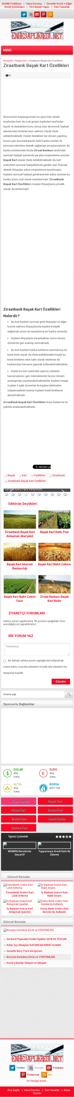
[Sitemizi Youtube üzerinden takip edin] (37, 14)
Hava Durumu (34, 3)
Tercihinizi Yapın (39, 6)
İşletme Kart (19, 827)
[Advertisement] (37, 97)
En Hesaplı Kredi (36, 1080)
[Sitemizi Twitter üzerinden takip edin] (24, 14)
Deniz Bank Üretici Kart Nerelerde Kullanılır (54, 910)
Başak (11, 475)
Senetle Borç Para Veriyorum (23, 489)
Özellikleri (39, 475)
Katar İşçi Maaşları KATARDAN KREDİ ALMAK (34, 945)
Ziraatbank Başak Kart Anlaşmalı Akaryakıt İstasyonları (20, 536)
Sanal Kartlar (56, 819)
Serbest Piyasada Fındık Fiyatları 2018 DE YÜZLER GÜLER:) (39, 939)
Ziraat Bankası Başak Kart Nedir (54, 598)
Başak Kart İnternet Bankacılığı (20, 566)
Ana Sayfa (13, 1090)
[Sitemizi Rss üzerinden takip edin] (50, 14)
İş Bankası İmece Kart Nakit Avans (54, 894)
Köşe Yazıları (20, 801)
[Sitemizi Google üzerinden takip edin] (30, 14)
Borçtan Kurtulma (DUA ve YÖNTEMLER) (31, 956)
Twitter (20, 1067)
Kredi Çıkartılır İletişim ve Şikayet (26, 962)
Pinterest (33, 1074)
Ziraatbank (58, 475)
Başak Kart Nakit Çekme (54, 564)
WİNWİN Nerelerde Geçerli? (19, 853)
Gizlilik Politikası (11, 3)
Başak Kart (20, 60)
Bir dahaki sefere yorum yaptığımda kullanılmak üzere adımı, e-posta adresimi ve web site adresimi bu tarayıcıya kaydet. (35, 666)
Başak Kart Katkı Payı (54, 532)
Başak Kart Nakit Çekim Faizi (20, 598)
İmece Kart (55, 810)
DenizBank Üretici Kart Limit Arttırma (20, 894)
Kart (24, 475)
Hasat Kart (18, 810)
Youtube (58, 1067)
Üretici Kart (18, 819)
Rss (50, 1074)
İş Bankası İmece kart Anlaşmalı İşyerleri (20, 910)
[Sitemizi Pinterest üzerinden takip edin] (43, 14)
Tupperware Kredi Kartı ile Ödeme (54, 853)
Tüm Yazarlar (62, 6)
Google (39, 1067)
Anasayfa (8, 60)
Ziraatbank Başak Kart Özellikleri (27, 480)
